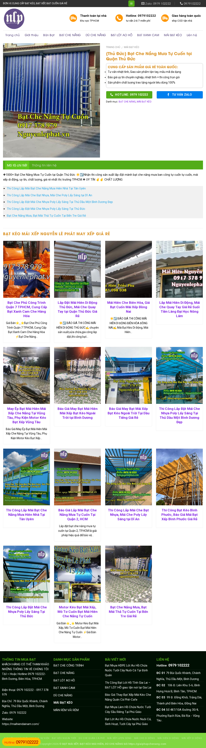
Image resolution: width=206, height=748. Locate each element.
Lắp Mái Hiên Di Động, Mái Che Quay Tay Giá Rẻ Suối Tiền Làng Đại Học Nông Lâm (179, 309)
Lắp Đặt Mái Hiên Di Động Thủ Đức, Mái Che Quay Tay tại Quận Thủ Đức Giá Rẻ (77, 309)
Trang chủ (12, 35)
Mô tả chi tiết (17, 165)
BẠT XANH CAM (148, 35)
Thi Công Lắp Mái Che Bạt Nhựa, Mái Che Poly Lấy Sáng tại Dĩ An (49, 195)
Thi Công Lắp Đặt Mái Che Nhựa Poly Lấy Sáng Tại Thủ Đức (46, 209)
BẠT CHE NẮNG (70, 35)
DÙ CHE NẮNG (96, 35)
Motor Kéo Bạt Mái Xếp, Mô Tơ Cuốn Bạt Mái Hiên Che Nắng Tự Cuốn (78, 611)
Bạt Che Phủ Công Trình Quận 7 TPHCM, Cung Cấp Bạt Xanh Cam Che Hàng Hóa (26, 309)
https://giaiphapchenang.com (147, 743)
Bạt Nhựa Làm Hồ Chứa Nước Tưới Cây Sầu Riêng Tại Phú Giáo (128, 709)
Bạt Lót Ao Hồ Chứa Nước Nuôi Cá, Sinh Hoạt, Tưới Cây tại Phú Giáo (128, 721)
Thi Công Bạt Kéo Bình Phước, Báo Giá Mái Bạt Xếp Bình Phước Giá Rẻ (179, 514)
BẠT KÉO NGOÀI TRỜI (64, 738)
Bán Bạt (49, 35)
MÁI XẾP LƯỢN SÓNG (119, 738)
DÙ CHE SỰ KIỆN (40, 738)
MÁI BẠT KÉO (173, 35)
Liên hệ (192, 35)
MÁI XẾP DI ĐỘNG (192, 738)
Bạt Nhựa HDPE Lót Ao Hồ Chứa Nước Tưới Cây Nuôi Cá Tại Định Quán (126, 670)
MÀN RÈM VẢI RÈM (66, 710)
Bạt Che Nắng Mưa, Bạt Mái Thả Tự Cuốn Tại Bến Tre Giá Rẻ (46, 215)
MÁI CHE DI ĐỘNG (144, 738)
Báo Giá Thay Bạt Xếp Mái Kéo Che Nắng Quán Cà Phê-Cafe (128, 697)
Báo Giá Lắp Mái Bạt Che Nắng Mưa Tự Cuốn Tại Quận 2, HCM (77, 514)
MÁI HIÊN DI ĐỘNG (168, 738)
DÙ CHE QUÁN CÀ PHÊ (92, 738)
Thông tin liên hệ (44, 165)
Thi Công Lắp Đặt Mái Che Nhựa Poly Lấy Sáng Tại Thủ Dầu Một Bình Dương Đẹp (60, 202)
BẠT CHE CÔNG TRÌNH (69, 665)
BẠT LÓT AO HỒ (122, 35)
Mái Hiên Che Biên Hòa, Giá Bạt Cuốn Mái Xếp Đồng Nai (128, 307)
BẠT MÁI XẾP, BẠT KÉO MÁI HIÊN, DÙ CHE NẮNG (92, 743)
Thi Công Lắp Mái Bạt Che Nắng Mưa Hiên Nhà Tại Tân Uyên (46, 188)
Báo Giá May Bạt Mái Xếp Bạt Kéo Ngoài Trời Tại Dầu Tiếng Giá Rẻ (128, 413)
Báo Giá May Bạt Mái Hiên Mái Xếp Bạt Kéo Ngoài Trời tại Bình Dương (78, 413)
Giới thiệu (32, 35)
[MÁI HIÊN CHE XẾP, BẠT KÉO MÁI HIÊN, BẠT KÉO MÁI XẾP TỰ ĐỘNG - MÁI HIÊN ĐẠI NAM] (33, 18)
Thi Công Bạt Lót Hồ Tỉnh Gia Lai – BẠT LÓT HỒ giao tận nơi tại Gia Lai (128, 685)
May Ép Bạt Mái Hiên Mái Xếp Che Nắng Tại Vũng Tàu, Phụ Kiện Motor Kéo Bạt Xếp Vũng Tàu (26, 415)
